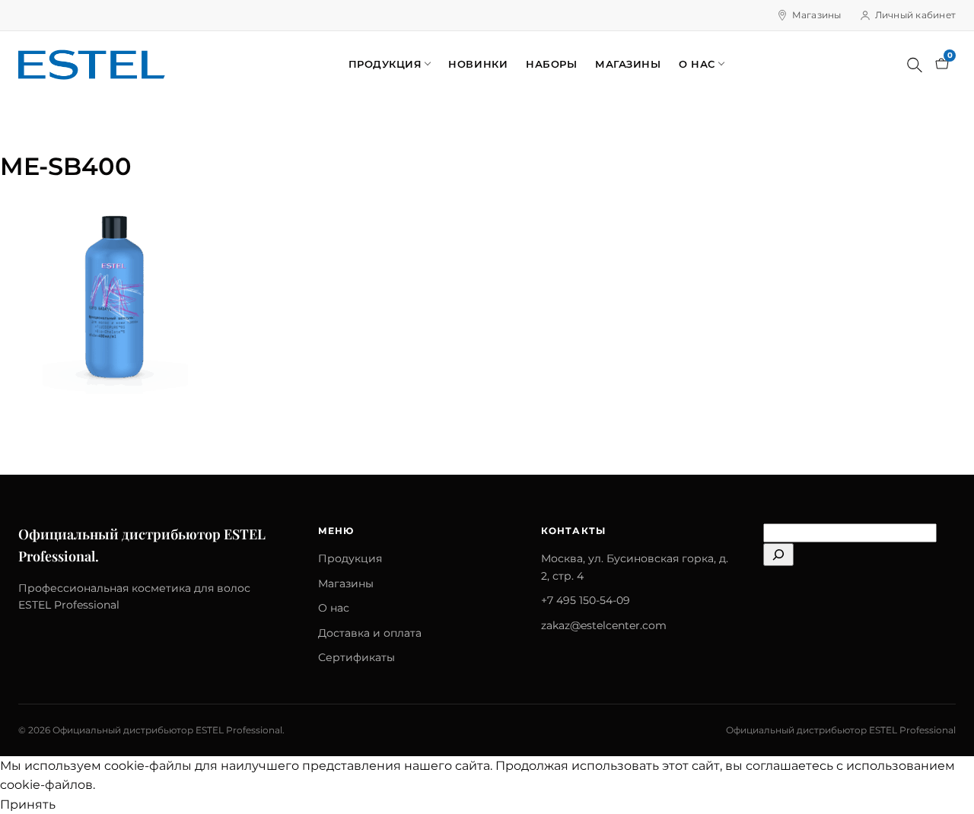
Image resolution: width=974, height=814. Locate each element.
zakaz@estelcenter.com (604, 625)
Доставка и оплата (370, 633)
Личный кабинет (915, 15)
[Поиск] (914, 64)
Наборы (551, 64)
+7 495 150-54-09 (585, 600)
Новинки (478, 64)
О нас (697, 64)
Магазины (817, 15)
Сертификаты (356, 657)
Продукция (385, 64)
